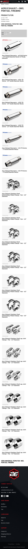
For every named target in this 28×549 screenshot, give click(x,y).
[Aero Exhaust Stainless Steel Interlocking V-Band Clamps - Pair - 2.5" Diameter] (13, 208)
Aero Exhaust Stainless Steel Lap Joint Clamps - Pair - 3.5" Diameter (14, 407)
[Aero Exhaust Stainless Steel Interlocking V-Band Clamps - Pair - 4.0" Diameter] (13, 281)
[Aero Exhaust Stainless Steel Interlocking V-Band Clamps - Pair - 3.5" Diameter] (13, 257)
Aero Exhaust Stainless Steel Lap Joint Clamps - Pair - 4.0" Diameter (14, 430)
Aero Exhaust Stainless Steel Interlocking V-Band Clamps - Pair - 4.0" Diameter (14, 291)
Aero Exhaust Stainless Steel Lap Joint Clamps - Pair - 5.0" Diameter (14, 453)
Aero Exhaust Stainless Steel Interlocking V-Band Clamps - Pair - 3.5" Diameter (14, 267)
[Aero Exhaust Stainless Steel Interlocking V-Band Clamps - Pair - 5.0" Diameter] (13, 305)
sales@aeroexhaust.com (7, 490)
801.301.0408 (4, 487)
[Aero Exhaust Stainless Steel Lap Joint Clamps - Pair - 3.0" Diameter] (13, 375)
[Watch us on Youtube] (7, 496)
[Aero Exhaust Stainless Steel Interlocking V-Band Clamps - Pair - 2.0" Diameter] (13, 184)
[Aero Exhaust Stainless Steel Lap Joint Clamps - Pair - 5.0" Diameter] (13, 443)
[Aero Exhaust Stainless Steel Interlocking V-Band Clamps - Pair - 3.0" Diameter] (13, 233)
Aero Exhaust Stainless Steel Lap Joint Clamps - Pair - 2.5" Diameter (14, 362)
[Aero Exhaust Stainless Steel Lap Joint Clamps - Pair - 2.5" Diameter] (13, 352)
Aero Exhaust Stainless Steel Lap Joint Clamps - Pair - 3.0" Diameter (14, 384)
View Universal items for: (12, 461)
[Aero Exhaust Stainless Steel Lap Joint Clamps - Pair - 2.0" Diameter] (13, 329)
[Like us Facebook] (2, 496)
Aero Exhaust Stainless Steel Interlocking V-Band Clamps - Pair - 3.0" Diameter (14, 243)
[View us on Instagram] (5, 496)
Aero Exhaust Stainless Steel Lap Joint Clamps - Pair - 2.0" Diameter (14, 339)
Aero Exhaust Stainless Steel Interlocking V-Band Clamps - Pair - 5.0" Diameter (14, 316)
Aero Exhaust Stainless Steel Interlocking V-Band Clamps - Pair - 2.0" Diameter (14, 195)
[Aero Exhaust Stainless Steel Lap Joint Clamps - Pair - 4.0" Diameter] (13, 420)
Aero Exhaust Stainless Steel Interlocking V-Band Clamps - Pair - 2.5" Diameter (14, 219)
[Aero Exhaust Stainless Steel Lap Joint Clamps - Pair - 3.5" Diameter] (13, 398)
